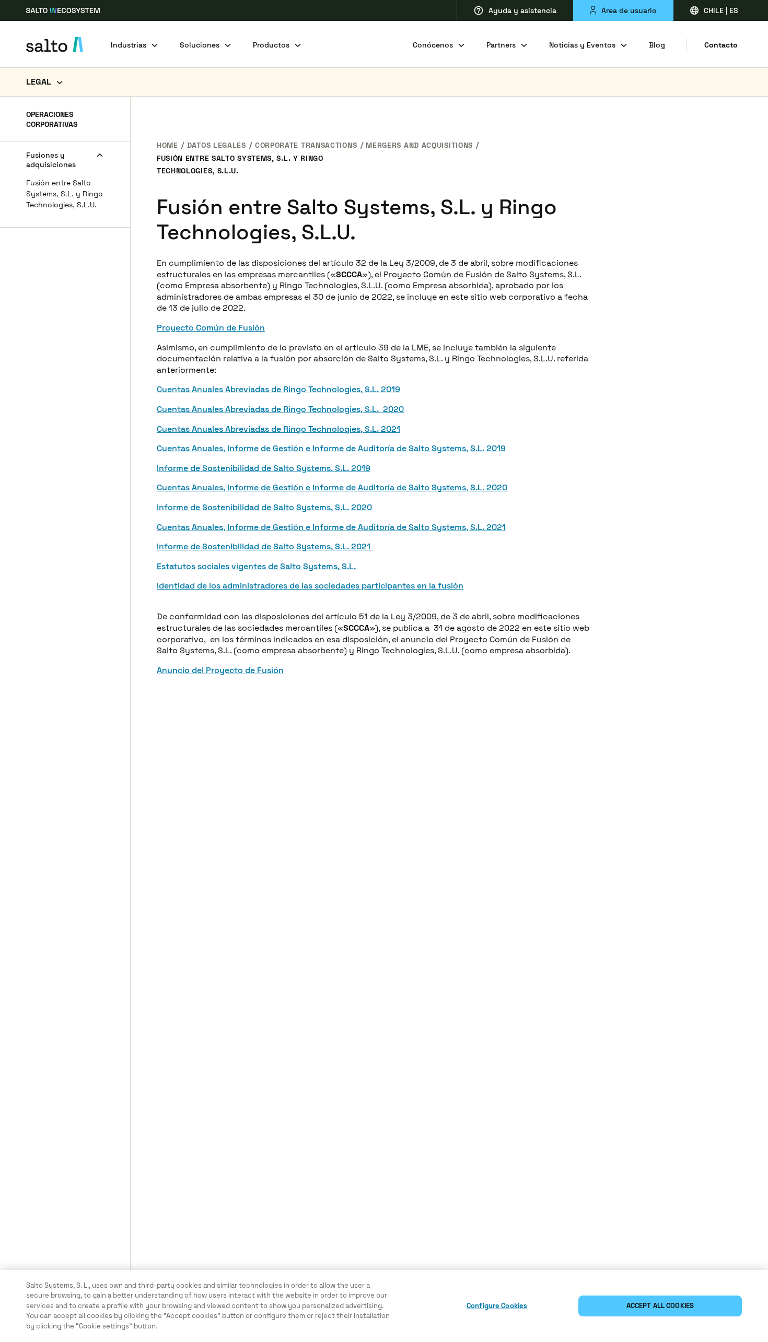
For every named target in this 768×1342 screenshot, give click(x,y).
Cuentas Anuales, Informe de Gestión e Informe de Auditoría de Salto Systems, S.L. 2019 (331, 448)
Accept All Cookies (660, 1305)
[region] (384, 1306)
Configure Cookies (497, 1305)
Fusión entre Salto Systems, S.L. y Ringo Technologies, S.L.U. (64, 194)
